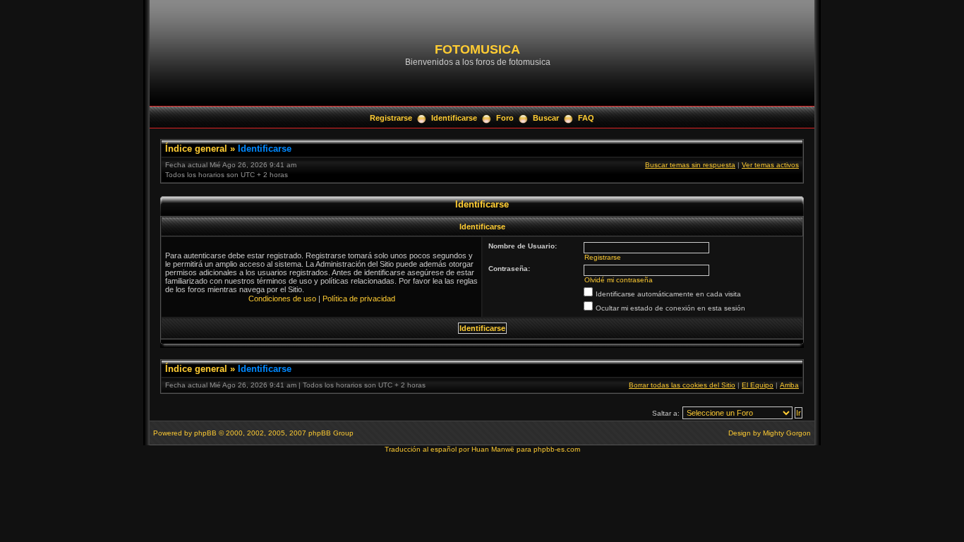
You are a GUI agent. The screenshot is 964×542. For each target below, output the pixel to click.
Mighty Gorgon (787, 433)
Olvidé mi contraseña (618, 280)
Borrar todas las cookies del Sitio (682, 385)
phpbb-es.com (557, 449)
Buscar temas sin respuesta (690, 165)
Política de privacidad (359, 298)
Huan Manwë (492, 449)
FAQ (586, 118)
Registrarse (391, 118)
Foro (505, 118)
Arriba (789, 385)
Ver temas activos (770, 165)
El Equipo (757, 385)
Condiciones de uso (282, 298)
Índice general (196, 148)
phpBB (205, 433)
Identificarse (454, 118)
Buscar (546, 118)
